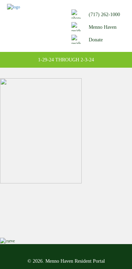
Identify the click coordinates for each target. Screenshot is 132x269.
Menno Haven (103, 27)
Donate (96, 39)
